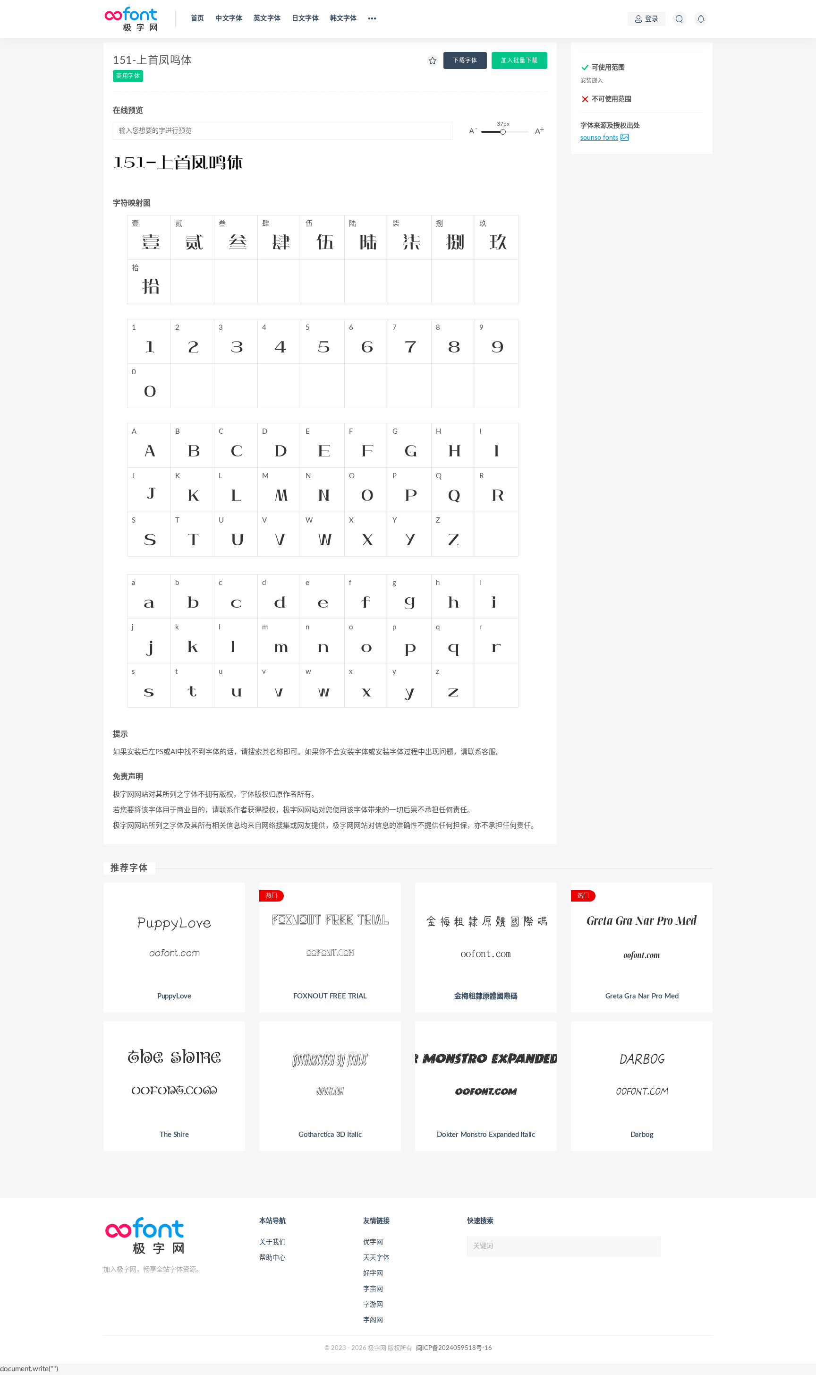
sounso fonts (599, 138)
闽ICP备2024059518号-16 (454, 1348)
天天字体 (376, 1258)
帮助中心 (272, 1258)
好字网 (373, 1273)
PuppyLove (174, 996)
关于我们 (272, 1242)
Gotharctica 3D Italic (330, 1134)
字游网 (373, 1304)
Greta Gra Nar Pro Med (642, 996)
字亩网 (373, 1289)
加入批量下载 (519, 60)
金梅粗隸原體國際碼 (485, 996)
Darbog (642, 1134)
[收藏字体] (433, 61)
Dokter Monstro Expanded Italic (486, 1134)
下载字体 (465, 60)
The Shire (174, 1134)
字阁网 (373, 1320)
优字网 (373, 1242)
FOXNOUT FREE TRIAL (329, 996)
